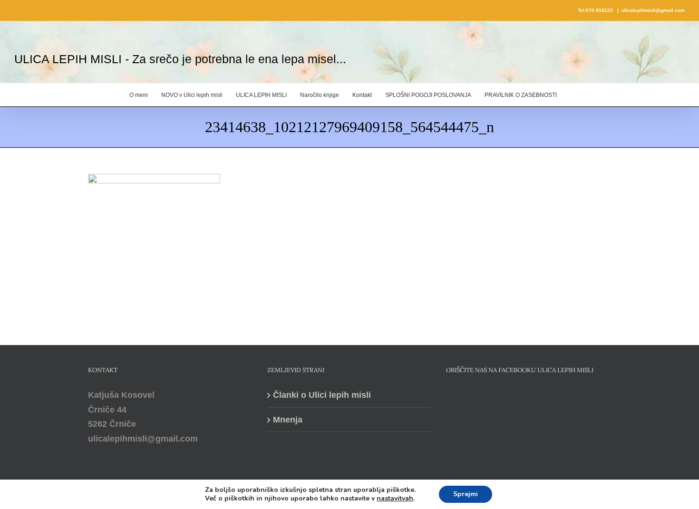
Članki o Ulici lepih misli (322, 395)
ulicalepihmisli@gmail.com (653, 10)
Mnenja (287, 419)
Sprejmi (465, 494)
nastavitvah (395, 498)
